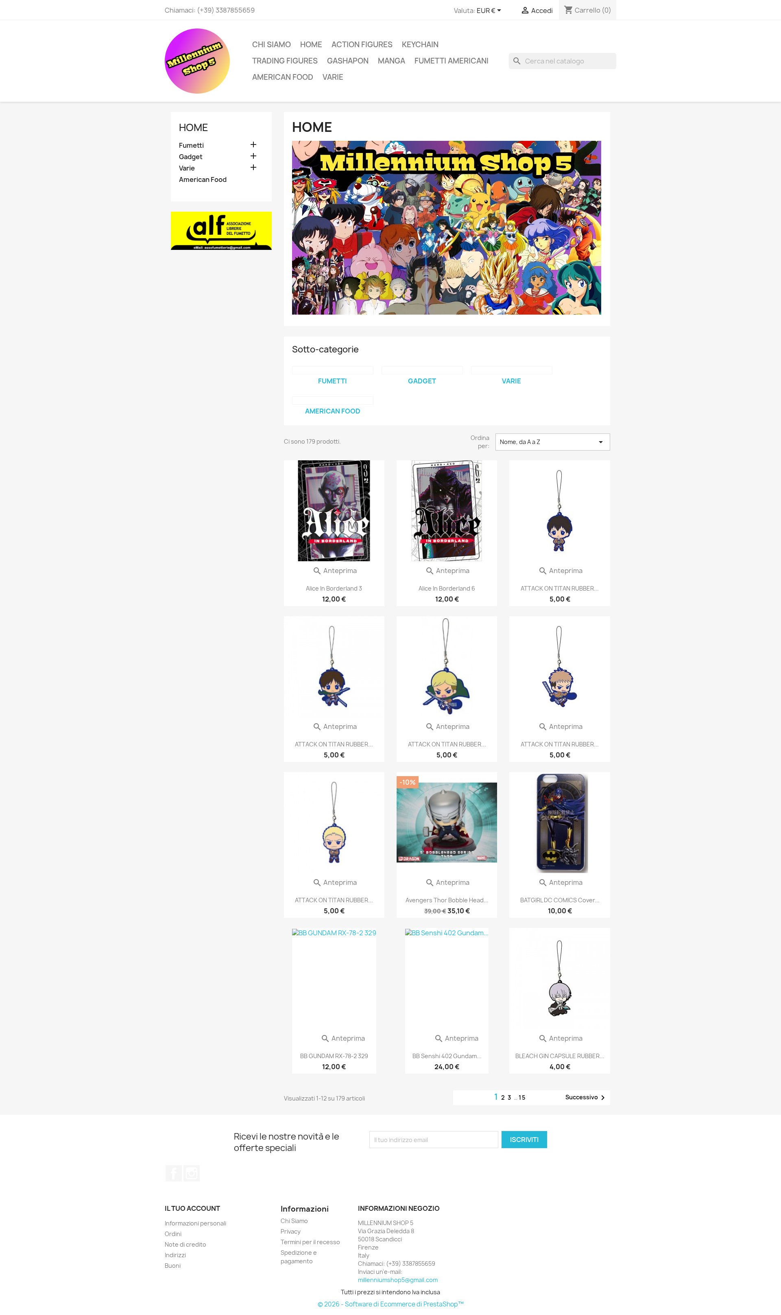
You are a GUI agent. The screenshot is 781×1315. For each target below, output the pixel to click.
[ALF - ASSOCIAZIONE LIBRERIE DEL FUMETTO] (221, 230)
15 (522, 1097)
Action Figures (362, 44)
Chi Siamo (271, 44)
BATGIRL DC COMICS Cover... (560, 900)
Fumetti (191, 145)
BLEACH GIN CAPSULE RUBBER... (559, 1056)
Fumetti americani (451, 61)
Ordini (173, 1234)
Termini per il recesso (310, 1242)
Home (311, 44)
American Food (282, 77)
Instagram (191, 1173)
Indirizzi (175, 1255)
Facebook (174, 1173)
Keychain (420, 44)
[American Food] (332, 400)
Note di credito (185, 1244)
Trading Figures (285, 61)
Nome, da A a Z (553, 442)
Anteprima (334, 570)
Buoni (173, 1265)
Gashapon (348, 61)
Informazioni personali (195, 1223)
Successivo (586, 1098)
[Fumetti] (332, 370)
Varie (333, 77)
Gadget (191, 157)
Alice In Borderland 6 (447, 588)
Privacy (291, 1231)
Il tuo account (192, 1208)
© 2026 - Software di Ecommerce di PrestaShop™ (391, 1304)
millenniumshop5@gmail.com (398, 1280)
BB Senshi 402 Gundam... (447, 1056)
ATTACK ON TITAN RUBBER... (560, 588)
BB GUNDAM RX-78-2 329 (334, 1056)
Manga (391, 61)
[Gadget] (422, 370)
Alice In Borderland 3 (334, 588)
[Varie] (511, 370)
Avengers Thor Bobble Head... (447, 900)
